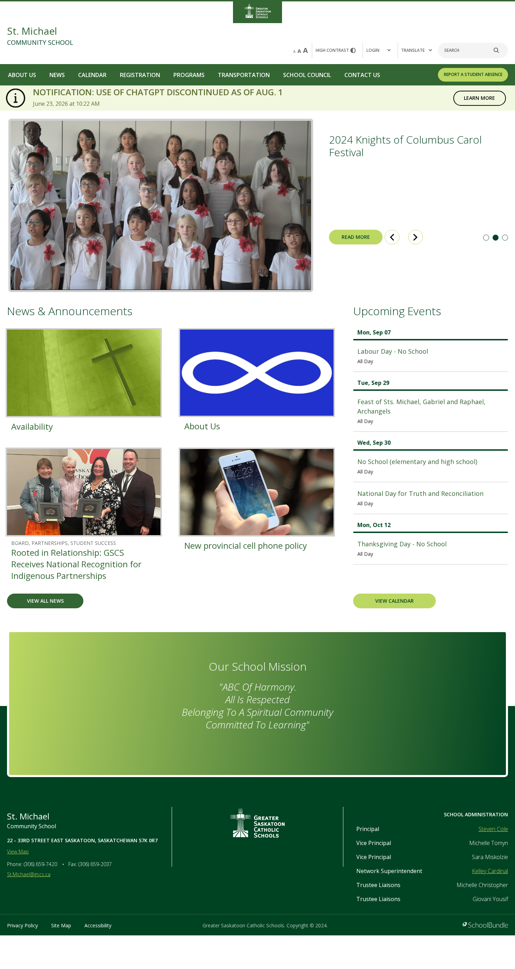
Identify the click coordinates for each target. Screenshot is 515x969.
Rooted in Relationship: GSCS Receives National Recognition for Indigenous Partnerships (76, 564)
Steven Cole (493, 829)
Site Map (61, 925)
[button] (380, 50)
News (57, 75)
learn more (474, 98)
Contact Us (362, 75)
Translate (413, 50)
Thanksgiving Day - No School (402, 544)
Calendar (92, 75)
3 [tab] (505, 238)
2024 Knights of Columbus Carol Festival (405, 146)
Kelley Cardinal (490, 871)
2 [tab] (496, 238)
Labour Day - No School (392, 351)
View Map (18, 851)
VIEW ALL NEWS (45, 600)
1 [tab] (486, 238)
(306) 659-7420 (40, 864)
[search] (500, 50)
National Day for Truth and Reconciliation (420, 493)
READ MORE (349, 237)
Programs (189, 75)
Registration (140, 75)
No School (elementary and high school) (417, 461)
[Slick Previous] (392, 237)
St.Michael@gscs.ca (28, 874)
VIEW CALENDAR (394, 600)
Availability (32, 426)
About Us (22, 75)
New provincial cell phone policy (245, 545)
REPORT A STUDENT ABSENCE (473, 74)
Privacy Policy (22, 925)
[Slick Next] (415, 237)
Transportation (244, 75)
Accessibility (97, 925)
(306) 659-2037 (95, 864)
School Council (307, 75)
